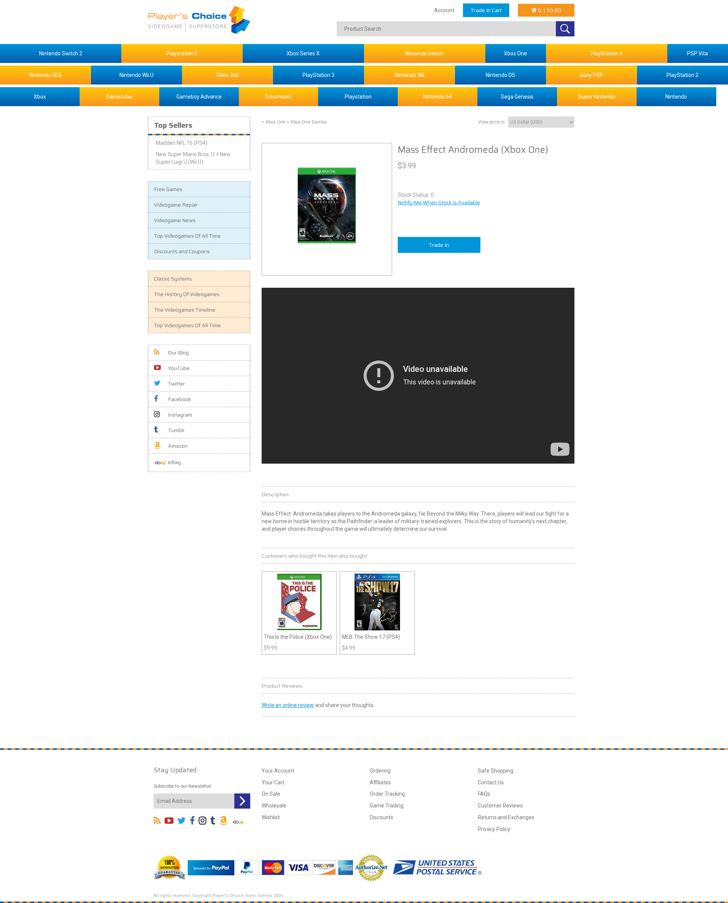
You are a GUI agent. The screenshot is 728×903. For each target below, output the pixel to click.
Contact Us (491, 782)
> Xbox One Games (307, 122)
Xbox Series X (303, 53)
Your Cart (273, 782)
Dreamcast (278, 97)
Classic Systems (173, 278)
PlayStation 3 (318, 75)
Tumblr (176, 430)
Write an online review (288, 705)
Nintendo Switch (424, 53)
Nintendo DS (500, 75)
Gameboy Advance (199, 97)
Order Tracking (387, 794)
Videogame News (175, 220)
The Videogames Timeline (184, 310)
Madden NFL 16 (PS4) (181, 143)
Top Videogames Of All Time (187, 236)
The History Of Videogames (187, 294)
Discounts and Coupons (182, 251)
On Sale (271, 794)
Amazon (178, 446)
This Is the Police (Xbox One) (298, 637)
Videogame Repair (176, 205)
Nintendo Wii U (136, 75)
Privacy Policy (494, 829)
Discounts (381, 817)
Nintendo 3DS (45, 75)
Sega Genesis (517, 97)
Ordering (380, 771)
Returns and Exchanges (506, 817)
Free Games (168, 189)
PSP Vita (697, 53)
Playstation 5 (182, 53)
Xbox (40, 97)
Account (444, 10)
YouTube (179, 368)
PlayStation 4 (607, 53)
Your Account (278, 771)
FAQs (484, 794)
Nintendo (676, 97)
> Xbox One (274, 122)
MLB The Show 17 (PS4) (371, 637)
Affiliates (380, 782)
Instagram (180, 415)
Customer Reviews (500, 806)
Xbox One (515, 53)
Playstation (358, 97)
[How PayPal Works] (211, 867)
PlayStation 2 (682, 75)
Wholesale (274, 806)
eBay (174, 462)
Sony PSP (591, 75)
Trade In (439, 245)
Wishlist (271, 817)
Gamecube (119, 97)
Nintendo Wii (409, 75)
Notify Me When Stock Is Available (439, 202)
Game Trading (386, 806)
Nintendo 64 (437, 97)
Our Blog (178, 352)
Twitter (176, 383)
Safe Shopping (495, 771)
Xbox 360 (228, 75)
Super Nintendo (596, 97)
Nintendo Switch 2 (60, 53)
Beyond (436, 514)
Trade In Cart (486, 10)
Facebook (179, 399)
